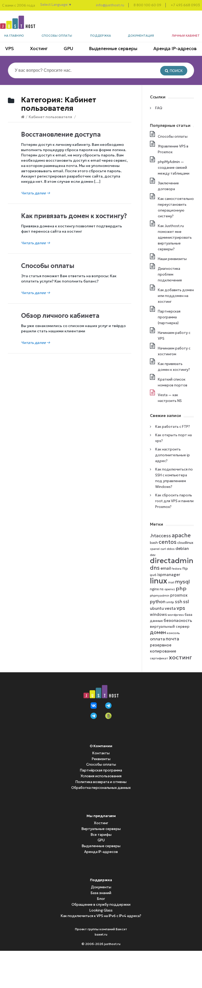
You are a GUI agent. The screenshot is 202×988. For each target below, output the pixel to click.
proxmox (179, 595)
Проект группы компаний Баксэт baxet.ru (101, 931)
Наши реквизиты (172, 259)
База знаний (101, 893)
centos (167, 542)
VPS (9, 48)
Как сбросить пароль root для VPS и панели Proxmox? (174, 501)
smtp (170, 602)
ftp (185, 568)
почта (172, 639)
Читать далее (35, 193)
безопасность (178, 620)
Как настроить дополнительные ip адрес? (172, 455)
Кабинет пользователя (50, 116)
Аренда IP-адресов (175, 48)
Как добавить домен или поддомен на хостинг (176, 296)
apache (181, 535)
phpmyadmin (159, 595)
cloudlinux (185, 542)
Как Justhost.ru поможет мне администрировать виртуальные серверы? (175, 237)
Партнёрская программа (101, 770)
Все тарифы (101, 834)
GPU (68, 48)
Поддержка (100, 35)
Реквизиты (101, 759)
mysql (182, 581)
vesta (170, 608)
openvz (169, 589)
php (181, 588)
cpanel (155, 549)
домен (158, 632)
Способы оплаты (57, 35)
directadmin (171, 560)
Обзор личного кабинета (60, 316)
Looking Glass (101, 910)
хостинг (180, 657)
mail (171, 582)
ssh (178, 602)
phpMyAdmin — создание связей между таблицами (173, 168)
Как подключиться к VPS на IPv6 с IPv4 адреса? (101, 916)
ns (162, 589)
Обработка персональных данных (101, 787)
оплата (157, 638)
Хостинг (39, 48)
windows (158, 614)
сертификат (159, 658)
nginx (154, 589)
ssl (186, 602)
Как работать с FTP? (172, 426)
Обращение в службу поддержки (101, 904)
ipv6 (153, 575)
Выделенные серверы (113, 48)
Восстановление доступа (60, 134)
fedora (176, 568)
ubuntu (157, 608)
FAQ (158, 108)
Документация (141, 35)
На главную (14, 35)
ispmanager (168, 574)
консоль (173, 633)
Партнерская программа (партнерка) (169, 317)
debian (182, 548)
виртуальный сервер (169, 626)
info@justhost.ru (110, 5)
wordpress (176, 615)
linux (158, 581)
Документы (101, 887)
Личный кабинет (186, 35)
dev (152, 555)
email (165, 568)
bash (154, 542)
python (157, 602)
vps (180, 608)
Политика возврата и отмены (101, 782)
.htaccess (160, 536)
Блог (101, 898)
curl (163, 549)
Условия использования (101, 776)
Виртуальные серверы (101, 829)
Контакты (101, 753)
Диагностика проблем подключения (170, 274)
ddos (171, 549)
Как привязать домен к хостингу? (74, 216)
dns (155, 567)
